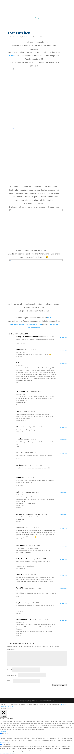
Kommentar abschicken (59, 685)
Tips (17, 411)
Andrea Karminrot (23, 514)
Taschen (35, 37)
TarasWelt (19, 588)
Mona (18, 349)
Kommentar (11, 649)
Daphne (19, 603)
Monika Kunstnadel (23, 620)
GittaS (18, 439)
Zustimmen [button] (64, 704)
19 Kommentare (44, 37)
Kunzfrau (13, 37)
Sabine (18, 492)
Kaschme (19, 545)
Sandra (19, 527)
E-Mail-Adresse (12, 675)
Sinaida (19, 574)
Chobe (12, 56)
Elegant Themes (33, 701)
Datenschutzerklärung (6, 706)
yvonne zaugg (21, 391)
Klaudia (19, 477)
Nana (18, 452)
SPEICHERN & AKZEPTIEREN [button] (8, 753)
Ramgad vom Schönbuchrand (27, 337)
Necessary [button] (3, 732)
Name (9, 670)
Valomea (19, 363)
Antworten (63, 337)
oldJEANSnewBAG (17, 324)
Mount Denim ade (34, 324)
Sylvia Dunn (20, 465)
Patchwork (29, 37)
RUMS (50, 318)
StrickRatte (20, 427)
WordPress (50, 701)
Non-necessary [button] (4, 742)
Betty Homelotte (22, 559)
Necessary (5, 734)
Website (9, 681)
